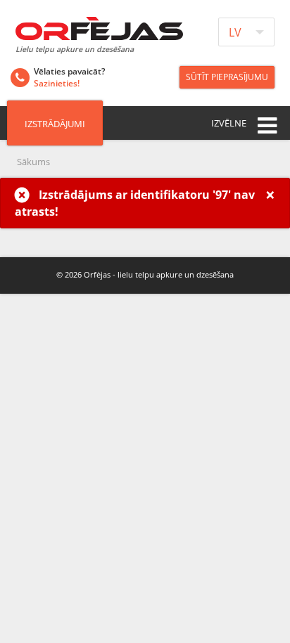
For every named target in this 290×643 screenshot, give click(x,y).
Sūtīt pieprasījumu (227, 77)
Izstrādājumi (55, 123)
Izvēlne (228, 123)
